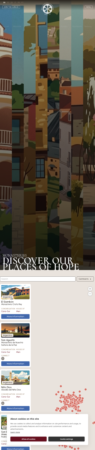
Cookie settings (66, 439)
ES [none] (8, 2)
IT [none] (15, 2)
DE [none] (12, 2)
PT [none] (22, 2)
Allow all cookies (28, 439)
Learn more (15, 432)
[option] (8, 3)
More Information (15, 316)
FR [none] (19, 2)
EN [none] (4, 2)
